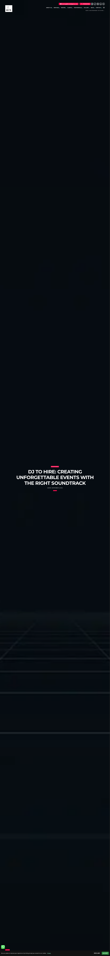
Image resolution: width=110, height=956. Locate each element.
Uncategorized (93, 10)
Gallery (86, 7)
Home (87, 10)
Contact (98, 7)
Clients (69, 7)
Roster (63, 7)
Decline (97, 953)
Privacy (49, 953)
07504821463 (86, 4)
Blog (92, 7)
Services (56, 7)
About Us (49, 7)
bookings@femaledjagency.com (70, 4)
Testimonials (78, 7)
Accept (105, 953)
